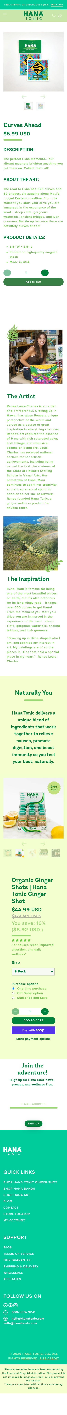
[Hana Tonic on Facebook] (10, 1306)
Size (16, 962)
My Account (14, 1220)
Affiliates (12, 1279)
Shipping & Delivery (20, 1266)
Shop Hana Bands (19, 1188)
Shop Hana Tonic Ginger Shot (30, 1182)
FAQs (7, 1247)
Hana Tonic (32, 1354)
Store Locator (16, 1214)
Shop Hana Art (16, 1195)
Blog (7, 1201)
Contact (11, 1207)
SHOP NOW (57, 4)
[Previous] (24, 96)
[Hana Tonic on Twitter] (5, 1306)
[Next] (43, 96)
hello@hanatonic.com (28, 1318)
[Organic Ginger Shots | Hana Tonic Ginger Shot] (33, 808)
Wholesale (13, 1273)
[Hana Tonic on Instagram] (15, 1306)
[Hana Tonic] (33, 15)
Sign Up (33, 1123)
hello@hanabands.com (20, 1323)
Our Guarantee (17, 1260)
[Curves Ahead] (33, 61)
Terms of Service (18, 1254)
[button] (21, 940)
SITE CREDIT (49, 1358)
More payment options (33, 1039)
